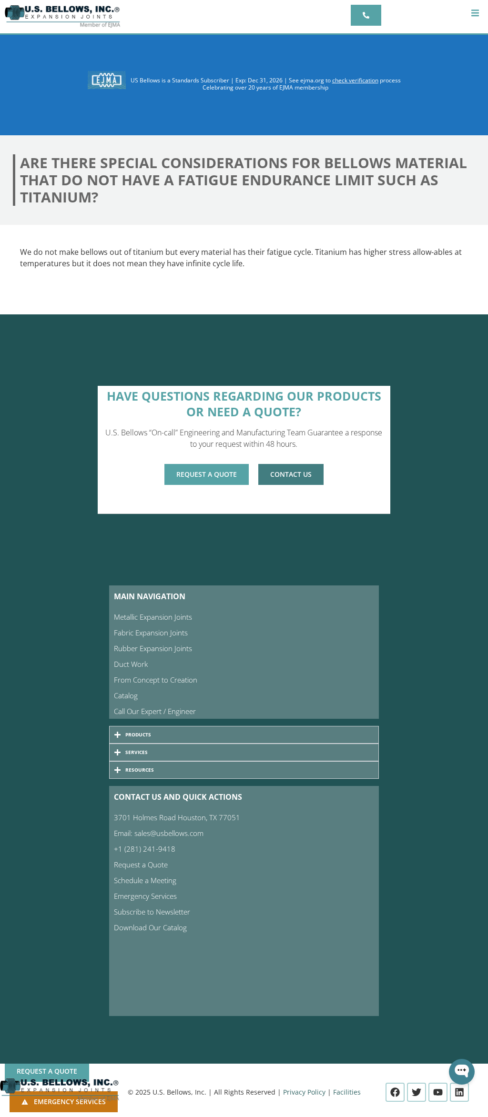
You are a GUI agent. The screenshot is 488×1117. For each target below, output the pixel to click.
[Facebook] (395, 1092)
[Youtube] (437, 1092)
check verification (355, 80)
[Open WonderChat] (462, 1072)
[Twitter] (416, 1092)
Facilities (347, 1092)
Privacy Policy (304, 1092)
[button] (475, 13)
